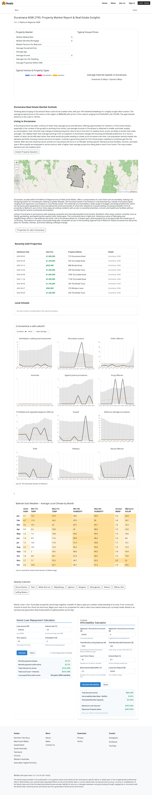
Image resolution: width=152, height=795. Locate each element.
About (48, 738)
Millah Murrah (44, 587)
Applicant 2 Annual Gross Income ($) (121, 633)
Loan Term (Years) (90, 659)
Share (135, 10)
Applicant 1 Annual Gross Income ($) (92, 633)
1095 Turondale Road (77, 274)
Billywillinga (59, 587)
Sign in (132, 3)
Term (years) (23, 641)
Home (104, 3)
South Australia (20, 748)
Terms (80, 741)
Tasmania (18, 752)
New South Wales (21, 741)
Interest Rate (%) (118, 659)
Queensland (19, 745)
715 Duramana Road (76, 256)
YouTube (112, 746)
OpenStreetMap (124, 192)
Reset (32, 653)
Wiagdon (82, 587)
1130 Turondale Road (77, 279)
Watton (107, 587)
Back (16, 10)
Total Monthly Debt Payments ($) (121, 646)
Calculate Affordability (90, 684)
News (113, 3)
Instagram (113, 738)
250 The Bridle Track (76, 293)
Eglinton (71, 587)
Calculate (21, 653)
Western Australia (21, 759)
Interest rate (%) (54, 629)
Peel (33, 587)
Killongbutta (95, 587)
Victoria (17, 755)
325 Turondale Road (76, 261)
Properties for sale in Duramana (30, 230)
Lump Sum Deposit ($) (117, 671)
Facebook (113, 742)
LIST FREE (144, 3)
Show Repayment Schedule (62, 653)
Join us (122, 3)
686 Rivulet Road (75, 265)
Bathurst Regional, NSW (30, 22)
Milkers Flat (119, 587)
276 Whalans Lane (75, 288)
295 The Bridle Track (76, 283)
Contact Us (50, 745)
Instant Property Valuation (26, 152)
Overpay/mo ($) (55, 641)
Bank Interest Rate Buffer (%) (93, 672)
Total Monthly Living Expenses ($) (93, 647)
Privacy (80, 738)
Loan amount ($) (23, 629)
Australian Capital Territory (25, 763)
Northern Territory (22, 738)
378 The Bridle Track (76, 270)
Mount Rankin (21, 587)
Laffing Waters (21, 592)
